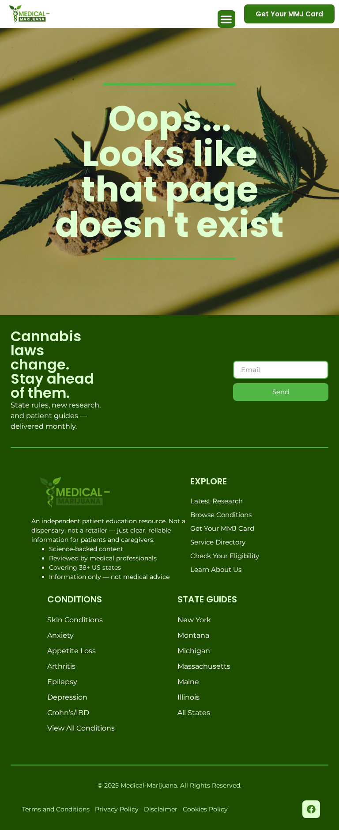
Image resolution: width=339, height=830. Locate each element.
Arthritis (61, 666)
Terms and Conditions (56, 809)
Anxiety (60, 635)
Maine (188, 682)
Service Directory (217, 542)
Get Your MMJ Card (222, 528)
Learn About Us (215, 569)
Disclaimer (160, 809)
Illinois (188, 697)
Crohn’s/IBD (68, 712)
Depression (67, 697)
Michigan (193, 651)
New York (194, 620)
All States (193, 712)
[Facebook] (311, 809)
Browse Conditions (221, 514)
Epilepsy (62, 682)
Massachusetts (203, 666)
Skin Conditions (75, 620)
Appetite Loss (71, 651)
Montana (193, 635)
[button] (227, 19)
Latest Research (216, 501)
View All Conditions (81, 728)
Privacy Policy (117, 809)
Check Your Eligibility (224, 556)
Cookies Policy (205, 809)
